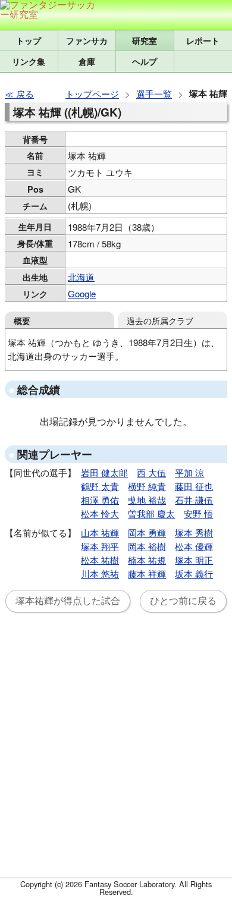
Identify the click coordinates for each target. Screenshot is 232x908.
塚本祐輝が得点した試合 (67, 601)
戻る (25, 93)
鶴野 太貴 (100, 486)
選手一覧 (154, 93)
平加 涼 (189, 472)
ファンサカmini (87, 40)
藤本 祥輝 (147, 573)
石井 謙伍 (194, 500)
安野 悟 (198, 513)
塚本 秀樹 (194, 532)
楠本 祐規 (147, 560)
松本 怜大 (100, 513)
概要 (22, 320)
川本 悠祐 (100, 573)
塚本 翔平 (100, 546)
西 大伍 (151, 472)
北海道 (81, 277)
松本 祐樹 (100, 560)
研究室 (144, 40)
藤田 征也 (194, 486)
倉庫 (87, 61)
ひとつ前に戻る (183, 601)
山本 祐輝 (100, 532)
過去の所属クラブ (160, 320)
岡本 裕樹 (147, 546)
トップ (28, 40)
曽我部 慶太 (151, 513)
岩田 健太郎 (104, 472)
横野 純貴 (147, 486)
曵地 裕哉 (147, 500)
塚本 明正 (194, 560)
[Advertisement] (116, 752)
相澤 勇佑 (100, 500)
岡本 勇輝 (147, 532)
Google (82, 293)
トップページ (92, 93)
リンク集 (28, 61)
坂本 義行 (194, 573)
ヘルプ (144, 61)
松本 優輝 (194, 546)
